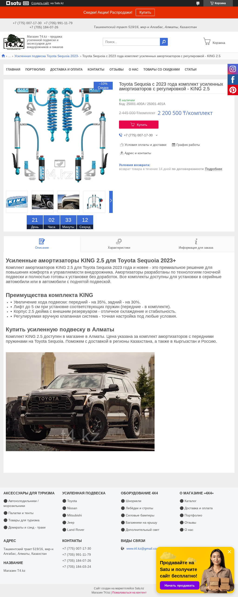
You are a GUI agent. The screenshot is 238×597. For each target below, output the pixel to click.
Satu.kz (139, 588)
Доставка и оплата (66, 69)
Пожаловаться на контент (129, 592)
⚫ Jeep (68, 522)
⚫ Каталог (188, 501)
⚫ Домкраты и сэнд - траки (24, 527)
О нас (133, 69)
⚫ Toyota (69, 501)
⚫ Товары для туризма (21, 520)
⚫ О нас (186, 530)
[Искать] (164, 42)
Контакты (96, 69)
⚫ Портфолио (191, 515)
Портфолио (35, 69)
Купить (145, 12)
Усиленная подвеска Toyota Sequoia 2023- (46, 56)
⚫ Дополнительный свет (140, 530)
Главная (13, 69)
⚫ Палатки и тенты (18, 513)
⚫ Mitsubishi (72, 515)
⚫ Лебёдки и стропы (137, 508)
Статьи (190, 69)
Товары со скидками (161, 69)
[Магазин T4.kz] (13, 41)
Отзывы (116, 69)
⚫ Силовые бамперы (137, 515)
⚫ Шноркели (131, 501)
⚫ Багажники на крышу (139, 522)
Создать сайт (40, 3)
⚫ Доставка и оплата (196, 508)
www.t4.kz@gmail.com (142, 548)
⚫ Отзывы (188, 522)
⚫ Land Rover (73, 530)
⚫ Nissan (69, 508)
